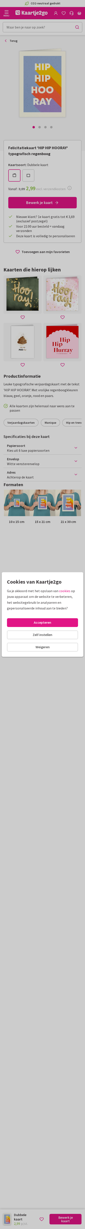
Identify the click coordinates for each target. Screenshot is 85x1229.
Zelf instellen (42, 634)
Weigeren (43, 647)
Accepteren (42, 622)
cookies (64, 591)
